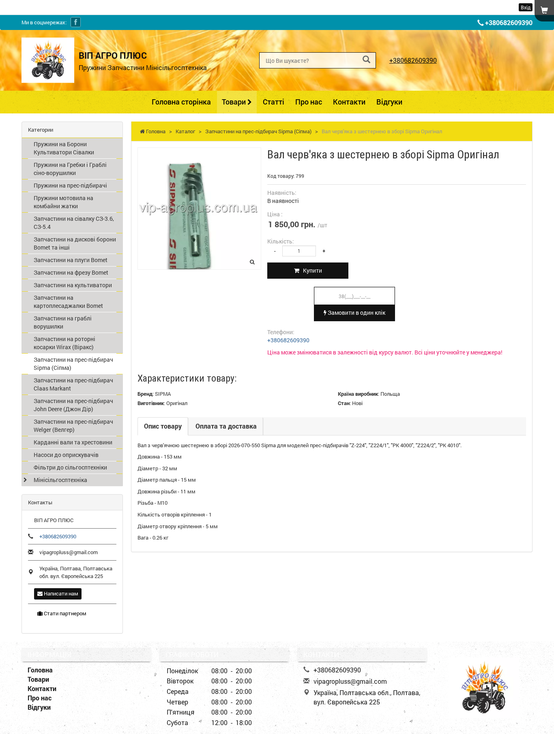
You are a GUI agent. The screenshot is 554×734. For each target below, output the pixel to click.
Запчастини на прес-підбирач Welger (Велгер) (73, 425)
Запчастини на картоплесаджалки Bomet (68, 301)
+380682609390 (509, 22)
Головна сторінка (181, 102)
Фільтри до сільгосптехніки (70, 467)
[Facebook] (76, 22)
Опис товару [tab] (163, 426)
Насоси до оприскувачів (66, 455)
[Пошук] (366, 59)
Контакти (349, 102)
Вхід (525, 7)
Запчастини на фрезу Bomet (71, 272)
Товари (234, 102)
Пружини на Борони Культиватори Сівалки (64, 148)
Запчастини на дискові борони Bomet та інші (75, 243)
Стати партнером (64, 613)
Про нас (308, 102)
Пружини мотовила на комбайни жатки (63, 202)
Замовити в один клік (355, 312)
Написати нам (60, 593)
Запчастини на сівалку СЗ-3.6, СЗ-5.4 (74, 222)
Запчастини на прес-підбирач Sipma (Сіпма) (73, 363)
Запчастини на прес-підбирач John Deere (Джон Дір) (73, 405)
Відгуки (389, 102)
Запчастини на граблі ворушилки (63, 322)
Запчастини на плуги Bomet (70, 260)
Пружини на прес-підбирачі (70, 185)
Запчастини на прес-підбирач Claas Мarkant (73, 384)
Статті (273, 102)
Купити (310, 270)
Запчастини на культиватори (73, 285)
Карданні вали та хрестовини (73, 442)
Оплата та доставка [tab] (226, 426)
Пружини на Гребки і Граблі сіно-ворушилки (70, 169)
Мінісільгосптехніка (60, 480)
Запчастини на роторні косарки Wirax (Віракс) (64, 343)
